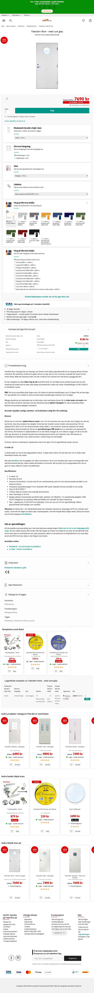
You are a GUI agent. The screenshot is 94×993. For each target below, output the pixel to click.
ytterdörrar (16, 461)
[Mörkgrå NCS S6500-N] (34, 215)
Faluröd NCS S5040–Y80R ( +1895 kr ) (27, 284)
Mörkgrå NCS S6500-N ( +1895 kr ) (26, 268)
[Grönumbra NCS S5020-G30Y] (80, 215)
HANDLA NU (47, 11)
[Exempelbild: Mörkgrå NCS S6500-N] (36, 217)
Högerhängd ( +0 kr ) (22, 158)
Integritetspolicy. (75, 964)
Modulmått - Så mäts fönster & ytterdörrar (25, 546)
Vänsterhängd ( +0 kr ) (23, 155)
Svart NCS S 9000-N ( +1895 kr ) (25, 286)
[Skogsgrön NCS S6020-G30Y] (11, 232)
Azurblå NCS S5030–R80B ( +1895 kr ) (27, 273)
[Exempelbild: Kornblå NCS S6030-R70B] (71, 217)
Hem (2, 26)
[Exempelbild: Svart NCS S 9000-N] (36, 234)
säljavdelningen (84, 934)
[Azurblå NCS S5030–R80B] (57, 215)
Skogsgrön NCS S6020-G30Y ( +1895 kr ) (28, 281)
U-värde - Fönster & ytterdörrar (20, 549)
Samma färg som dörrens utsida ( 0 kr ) (28, 260)
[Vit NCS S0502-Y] (11, 215)
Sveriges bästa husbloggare (34, 934)
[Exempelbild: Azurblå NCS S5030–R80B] (60, 217)
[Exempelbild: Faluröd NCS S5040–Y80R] (25, 234)
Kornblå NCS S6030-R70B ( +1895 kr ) (27, 276)
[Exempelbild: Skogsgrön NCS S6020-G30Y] (13, 234)
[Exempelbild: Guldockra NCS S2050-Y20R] (48, 217)
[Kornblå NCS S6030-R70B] (69, 215)
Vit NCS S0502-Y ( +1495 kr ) (24, 262)
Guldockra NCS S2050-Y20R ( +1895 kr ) (28, 270)
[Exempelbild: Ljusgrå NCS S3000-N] (25, 217)
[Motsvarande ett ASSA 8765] (38, 345)
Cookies (27, 927)
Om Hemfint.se (29, 924)
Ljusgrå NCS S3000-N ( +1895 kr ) (26, 265)
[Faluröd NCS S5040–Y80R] (22, 232)
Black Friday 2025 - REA (32, 931)
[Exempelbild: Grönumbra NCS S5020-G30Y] (83, 217)
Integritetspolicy (30, 929)
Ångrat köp (28, 922)
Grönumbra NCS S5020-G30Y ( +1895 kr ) (28, 278)
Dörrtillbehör (27, 514)
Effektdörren (9, 604)
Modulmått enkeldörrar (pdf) (15, 568)
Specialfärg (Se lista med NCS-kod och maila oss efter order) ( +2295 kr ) (38, 289)
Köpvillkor (28, 919)
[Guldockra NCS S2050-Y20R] (46, 215)
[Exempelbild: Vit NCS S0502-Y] (13, 217)
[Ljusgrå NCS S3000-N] (22, 215)
